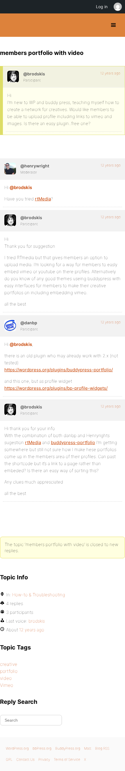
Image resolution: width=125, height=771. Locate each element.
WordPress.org (17, 748)
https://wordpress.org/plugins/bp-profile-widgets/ (56, 388)
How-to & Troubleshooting (38, 594)
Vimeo (6, 685)
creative (8, 664)
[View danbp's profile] (10, 325)
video (6, 678)
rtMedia (43, 199)
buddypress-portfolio (73, 442)
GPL (9, 759)
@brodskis (21, 187)
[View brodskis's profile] (13, 76)
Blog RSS (102, 748)
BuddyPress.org (9, 25)
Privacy (44, 759)
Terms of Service (67, 759)
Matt (87, 748)
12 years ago (110, 73)
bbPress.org (42, 748)
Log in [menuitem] (102, 6)
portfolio (8, 671)
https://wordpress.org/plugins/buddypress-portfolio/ (58, 369)
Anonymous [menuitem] (117, 6)
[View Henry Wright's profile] (10, 168)
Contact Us (25, 759)
